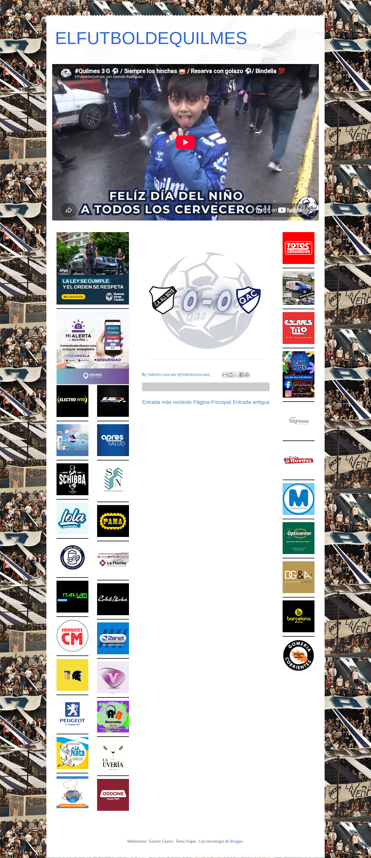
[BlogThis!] (230, 375)
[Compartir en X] (236, 375)
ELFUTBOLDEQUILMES (151, 38)
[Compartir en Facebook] (241, 375)
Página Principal (212, 402)
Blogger (236, 841)
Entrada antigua (251, 402)
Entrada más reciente (167, 402)
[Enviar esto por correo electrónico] (225, 375)
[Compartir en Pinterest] (247, 375)
